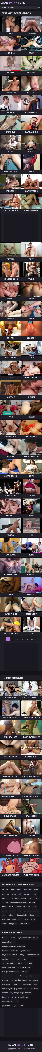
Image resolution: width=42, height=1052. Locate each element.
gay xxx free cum (8, 942)
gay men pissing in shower (20, 993)
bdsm (4, 907)
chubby (5, 980)
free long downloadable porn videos (24, 980)
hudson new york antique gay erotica (16, 967)
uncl (37, 976)
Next (33, 639)
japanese (5, 894)
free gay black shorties (10, 972)
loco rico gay (7, 988)
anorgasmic (12, 923)
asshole (32, 902)
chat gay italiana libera (25, 915)
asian (14, 894)
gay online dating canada (21, 898)
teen (19, 911)
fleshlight (34, 988)
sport (4, 915)
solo (20, 894)
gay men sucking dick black (12, 1005)
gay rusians (25, 950)
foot (28, 907)
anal (26, 919)
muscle (36, 898)
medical (5, 959)
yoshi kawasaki (7, 976)
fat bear (5, 938)
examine (25, 972)
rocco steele (20, 907)
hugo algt (28, 963)
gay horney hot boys (31, 911)
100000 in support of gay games (14, 902)
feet (34, 907)
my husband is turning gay (28, 938)
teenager (5, 997)
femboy (12, 911)
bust (35, 984)
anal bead (6, 919)
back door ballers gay (10, 950)
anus (33, 919)
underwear (27, 984)
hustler (5, 993)
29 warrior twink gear (20, 997)
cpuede (19, 976)
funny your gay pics (18, 959)
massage (5, 898)
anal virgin (6, 984)
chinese (5, 890)
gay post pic (28, 976)
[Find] (39, 7)
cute (14, 919)
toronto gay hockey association (13, 946)
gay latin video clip (21, 988)
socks (20, 919)
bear (36, 890)
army (34, 894)
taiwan (11, 915)
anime (4, 911)
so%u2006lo (24, 923)
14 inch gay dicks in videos (12, 963)
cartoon (27, 894)
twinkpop (16, 984)
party (22, 955)
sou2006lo (28, 890)
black (11, 907)
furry (12, 890)
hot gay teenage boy (10, 1001)
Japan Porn (12, 2)
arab (4, 923)
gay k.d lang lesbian (9, 955)
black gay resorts (33, 955)
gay (38, 915)
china (19, 890)
